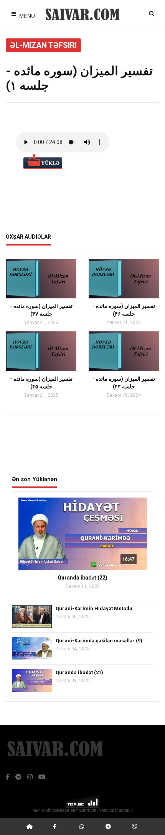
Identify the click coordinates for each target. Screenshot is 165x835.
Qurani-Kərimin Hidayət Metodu (94, 608)
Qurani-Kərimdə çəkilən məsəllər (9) (99, 640)
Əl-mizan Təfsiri (43, 45)
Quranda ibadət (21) (79, 672)
